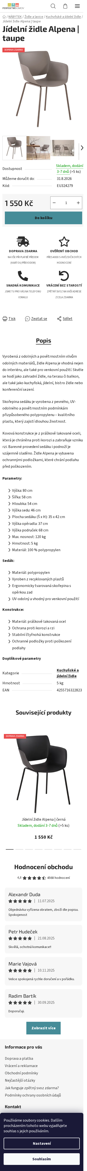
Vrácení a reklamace (21, 1066)
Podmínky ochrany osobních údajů (33, 1095)
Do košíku (43, 218)
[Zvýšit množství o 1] (78, 203)
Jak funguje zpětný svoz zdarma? (32, 1088)
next (82, 759)
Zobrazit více (43, 1028)
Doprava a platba (19, 1058)
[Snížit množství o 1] (54, 203)
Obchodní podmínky (21, 1073)
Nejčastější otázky (20, 1080)
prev (5, 759)
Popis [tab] (43, 340)
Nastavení (42, 1143)
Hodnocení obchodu (43, 866)
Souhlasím (41, 1159)
